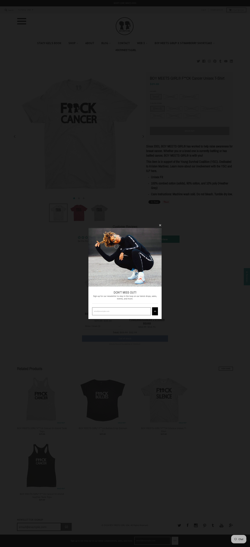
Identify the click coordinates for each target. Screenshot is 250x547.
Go (155, 311)
